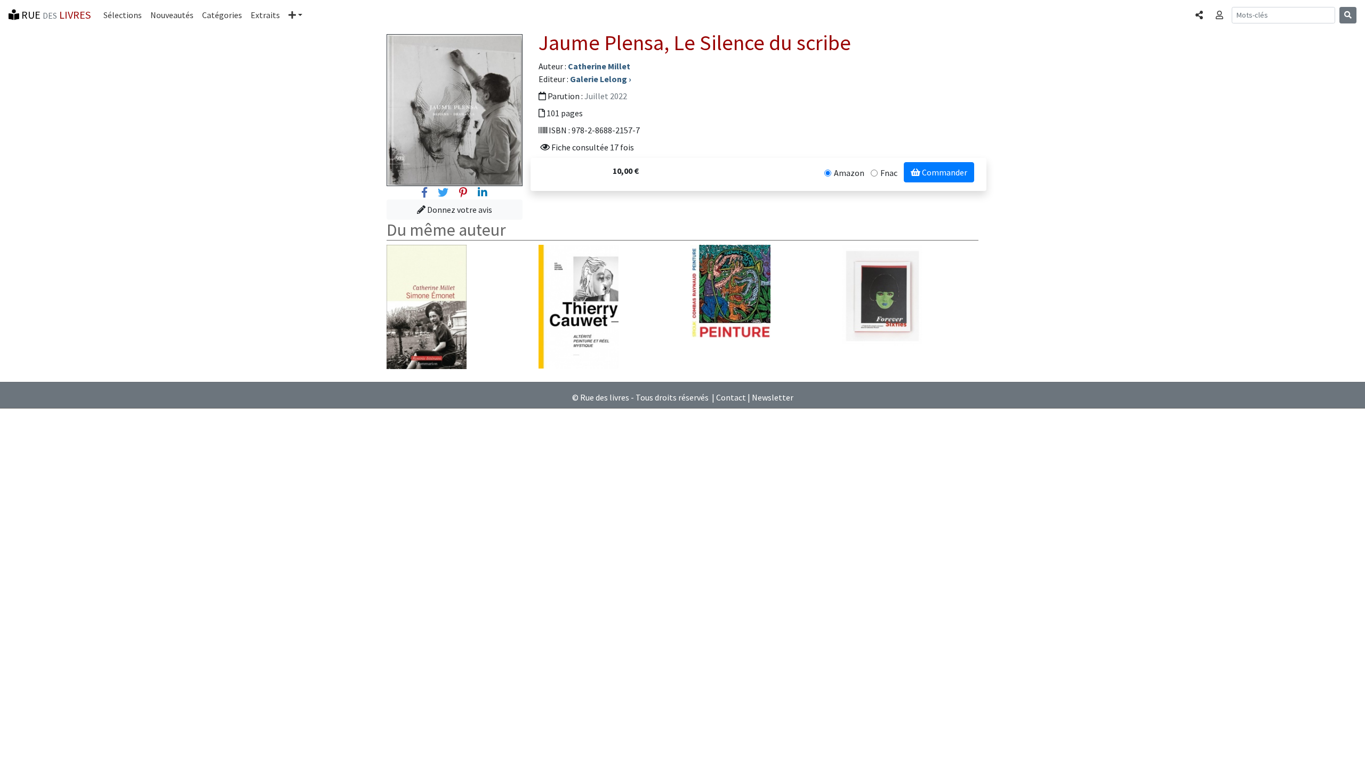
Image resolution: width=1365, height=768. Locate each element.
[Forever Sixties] (882, 295)
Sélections (122, 15)
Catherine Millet (599, 66)
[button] (295, 15)
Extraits (265, 15)
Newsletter (772, 397)
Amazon (849, 172)
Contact (731, 397)
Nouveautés (172, 15)
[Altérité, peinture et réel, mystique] (579, 305)
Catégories (222, 15)
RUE (55, 14)
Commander (943, 172)
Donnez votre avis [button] (458, 209)
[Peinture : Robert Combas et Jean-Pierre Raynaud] (730, 291)
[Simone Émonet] (427, 306)
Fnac (888, 172)
